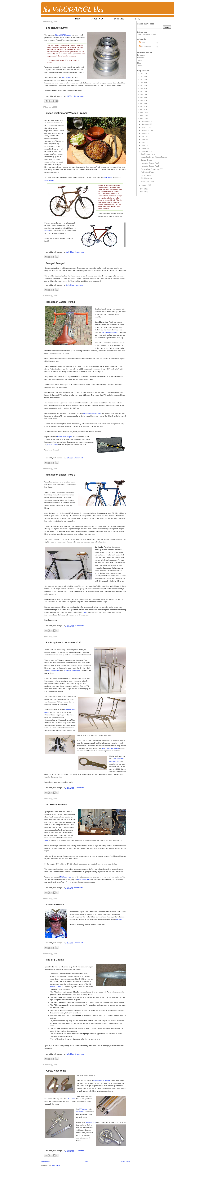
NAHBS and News (56, 804)
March (144, 148)
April (143, 145)
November (146, 124)
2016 (142, 94)
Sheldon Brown (55, 904)
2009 (142, 115)
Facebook (141, 58)
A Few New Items (56, 1070)
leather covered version (102, 1080)
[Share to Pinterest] (57, 101)
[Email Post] (83, 888)
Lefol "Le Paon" (55, 987)
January (145, 185)
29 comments (79, 1054)
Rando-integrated (53, 670)
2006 (142, 192)
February (145, 151)
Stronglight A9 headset (63, 35)
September (146, 130)
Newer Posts (45, 1161)
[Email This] (45, 101)
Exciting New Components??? (63, 642)
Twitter (139, 60)
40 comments (79, 96)
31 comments (79, 252)
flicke (46, 840)
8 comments (78, 888)
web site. (119, 919)
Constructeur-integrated (71, 670)
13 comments (79, 788)
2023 (142, 73)
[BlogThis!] (48, 101)
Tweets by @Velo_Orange (146, 34)
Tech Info (119, 18)
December (146, 121)
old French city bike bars (92, 413)
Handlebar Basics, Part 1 (60, 474)
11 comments (79, 1151)
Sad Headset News (57, 27)
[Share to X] (51, 101)
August (144, 133)
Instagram (141, 55)
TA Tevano (83, 1109)
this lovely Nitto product (110, 332)
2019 (142, 85)
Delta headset (66, 77)
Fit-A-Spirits (71, 1099)
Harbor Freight (52, 444)
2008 (142, 118)
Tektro (85, 612)
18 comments (79, 458)
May (143, 142)
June (144, 139)
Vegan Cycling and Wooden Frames (66, 113)
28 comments (79, 626)
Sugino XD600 (91, 1122)
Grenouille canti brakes (110, 748)
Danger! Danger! (55, 263)
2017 (142, 91)
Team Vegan (107, 177)
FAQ (137, 18)
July (143, 136)
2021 (142, 79)
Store (77, 18)
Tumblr (139, 65)
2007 (142, 189)
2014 (142, 100)
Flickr (139, 63)
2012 (142, 106)
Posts (143, 42)
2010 (142, 112)
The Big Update (55, 959)
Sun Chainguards (83, 879)
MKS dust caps (65, 877)
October (145, 127)
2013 (142, 103)
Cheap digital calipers (65, 437)
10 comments (79, 943)
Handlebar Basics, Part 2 (60, 302)
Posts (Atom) (56, 1166)
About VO (97, 18)
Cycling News (49, 180)
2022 (142, 76)
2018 (142, 88)
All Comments (146, 46)
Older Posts (125, 1161)
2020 (142, 82)
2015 (142, 97)
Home (86, 1161)
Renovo (47, 231)
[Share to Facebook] (54, 101)
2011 (142, 109)
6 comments (79, 285)
